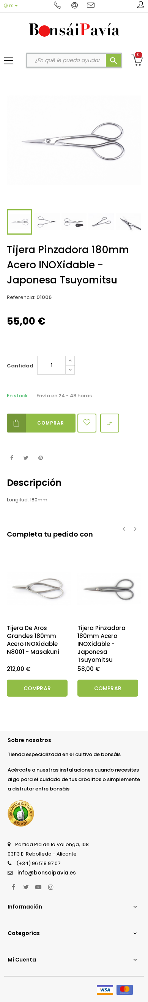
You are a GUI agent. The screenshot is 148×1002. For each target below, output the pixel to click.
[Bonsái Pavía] (74, 29)
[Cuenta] (141, 6)
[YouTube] (38, 887)
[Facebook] (13, 887)
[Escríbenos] (75, 5)
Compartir (11, 458)
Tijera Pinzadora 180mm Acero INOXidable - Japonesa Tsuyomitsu (101, 644)
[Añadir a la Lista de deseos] (86, 423)
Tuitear (26, 458)
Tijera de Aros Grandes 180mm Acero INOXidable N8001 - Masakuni (33, 640)
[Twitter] (25, 887)
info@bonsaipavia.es (46, 872)
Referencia (20, 297)
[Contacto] (90, 5)
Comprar (50, 423)
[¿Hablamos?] (59, 5)
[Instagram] (51, 887)
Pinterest (40, 458)
